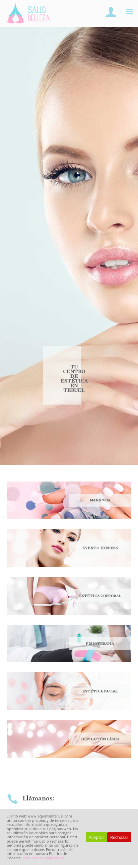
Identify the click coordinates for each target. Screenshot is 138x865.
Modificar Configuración (43, 857)
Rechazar (119, 837)
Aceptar (96, 837)
